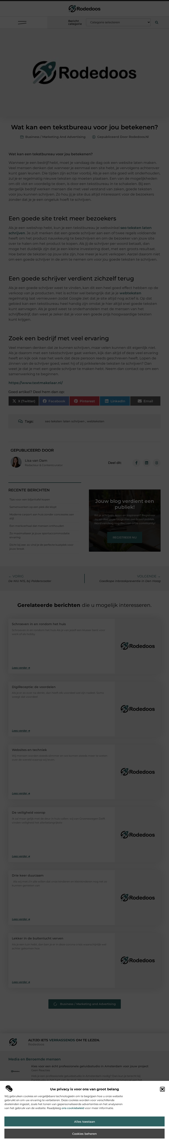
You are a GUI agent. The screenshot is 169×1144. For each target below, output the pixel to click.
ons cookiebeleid (73, 1108)
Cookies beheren (84, 1133)
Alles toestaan (84, 1121)
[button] (162, 1089)
